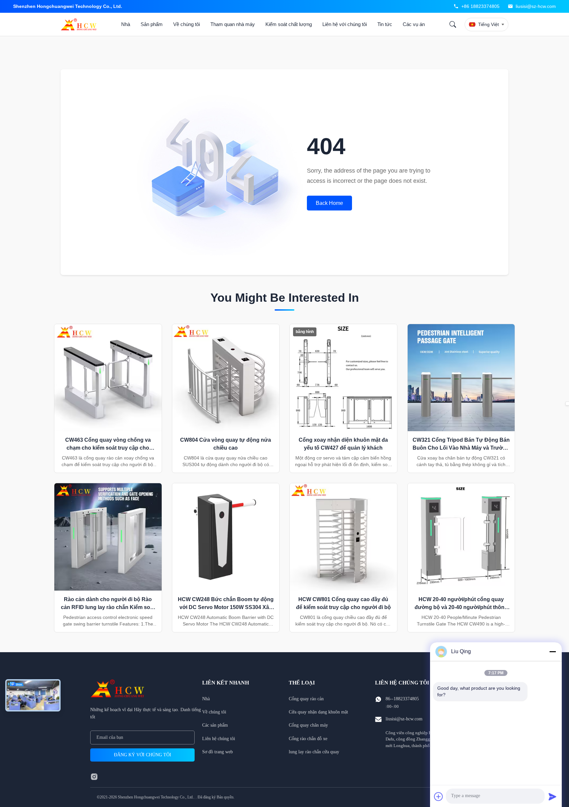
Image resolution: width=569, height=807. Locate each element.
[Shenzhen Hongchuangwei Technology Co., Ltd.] (80, 24)
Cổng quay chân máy (308, 725)
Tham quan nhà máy (232, 24)
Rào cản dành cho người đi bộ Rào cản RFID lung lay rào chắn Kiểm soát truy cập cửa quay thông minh (108, 607)
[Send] (552, 796)
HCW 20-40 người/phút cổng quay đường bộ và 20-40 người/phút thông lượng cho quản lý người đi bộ (461, 607)
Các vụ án (414, 24)
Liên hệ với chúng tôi (344, 24)
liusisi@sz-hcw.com (536, 6)
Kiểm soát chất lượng (288, 24)
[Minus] (552, 651)
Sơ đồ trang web (217, 751)
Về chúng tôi (186, 24)
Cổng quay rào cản (306, 698)
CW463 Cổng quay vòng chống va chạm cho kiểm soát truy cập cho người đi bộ (108, 448)
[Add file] (438, 796)
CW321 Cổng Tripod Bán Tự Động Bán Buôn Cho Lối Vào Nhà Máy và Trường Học (461, 448)
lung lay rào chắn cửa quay (314, 751)
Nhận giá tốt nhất (107, 384)
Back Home (329, 203)
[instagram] (94, 777)
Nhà (125, 24)
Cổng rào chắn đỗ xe (308, 738)
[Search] (452, 24)
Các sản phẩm (215, 725)
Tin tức (384, 24)
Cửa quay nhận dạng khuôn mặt (318, 712)
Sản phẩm (152, 24)
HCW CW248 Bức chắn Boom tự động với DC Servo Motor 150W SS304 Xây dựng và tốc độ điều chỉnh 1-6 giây (226, 607)
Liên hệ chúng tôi (218, 738)
